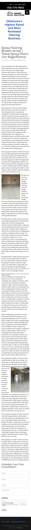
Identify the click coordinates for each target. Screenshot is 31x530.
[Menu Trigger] (27, 12)
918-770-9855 (15, 7)
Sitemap (19, 528)
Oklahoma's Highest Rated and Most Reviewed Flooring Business (14, 29)
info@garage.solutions (18, 522)
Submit (4, 510)
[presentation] (14, 503)
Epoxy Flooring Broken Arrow (18, 60)
